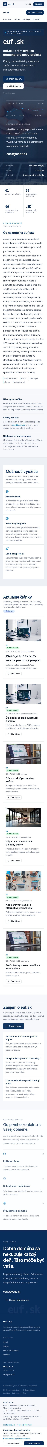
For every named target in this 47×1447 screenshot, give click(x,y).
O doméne (7, 19)
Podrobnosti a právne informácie (17, 1439)
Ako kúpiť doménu (11, 1350)
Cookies (6, 1393)
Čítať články (15, 86)
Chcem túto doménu (19, 1300)
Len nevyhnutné (13, 1443)
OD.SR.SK (38, 4)
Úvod (5, 1342)
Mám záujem (15, 79)
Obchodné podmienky (11, 1390)
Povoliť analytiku (34, 1443)
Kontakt (28, 4)
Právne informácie (19, 1393)
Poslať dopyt (15, 1026)
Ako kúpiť (26, 19)
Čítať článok (15, 674)
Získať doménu (36, 12)
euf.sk (6, 12)
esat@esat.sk (16, 154)
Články (17, 19)
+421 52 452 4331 (24, 1425)
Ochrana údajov (29, 1390)
